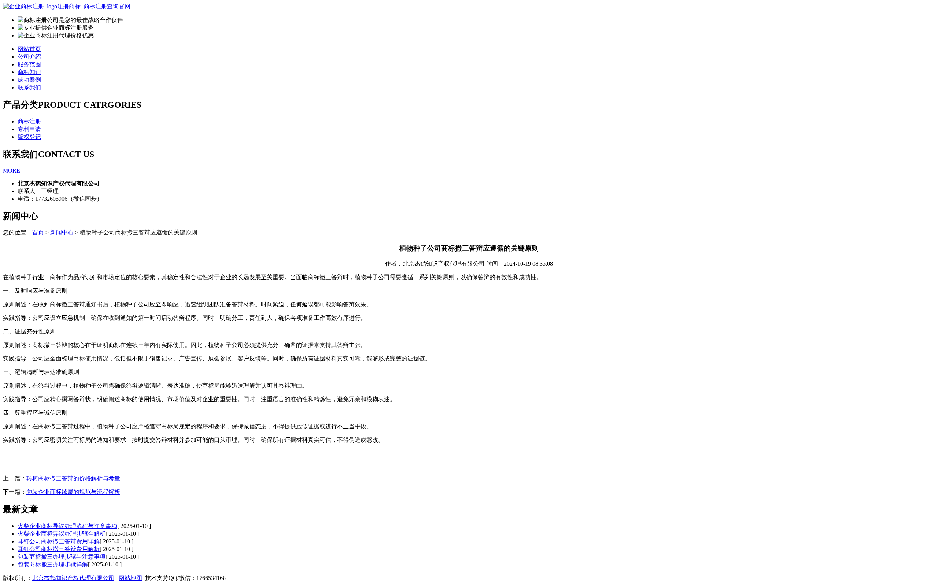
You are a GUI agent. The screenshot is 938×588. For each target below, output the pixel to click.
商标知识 (29, 72)
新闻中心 (62, 232)
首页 (38, 232)
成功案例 (29, 80)
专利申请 (29, 129)
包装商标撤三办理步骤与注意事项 (62, 557)
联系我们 (29, 87)
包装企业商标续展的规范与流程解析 (73, 492)
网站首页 (29, 49)
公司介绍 (29, 56)
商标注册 (29, 121)
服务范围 (29, 64)
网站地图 (130, 578)
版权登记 (29, 137)
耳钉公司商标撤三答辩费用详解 (59, 541)
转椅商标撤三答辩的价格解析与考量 (73, 478)
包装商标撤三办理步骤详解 (53, 564)
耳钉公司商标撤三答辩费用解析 (59, 549)
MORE (11, 170)
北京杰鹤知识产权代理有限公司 (73, 578)
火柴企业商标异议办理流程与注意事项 (67, 526)
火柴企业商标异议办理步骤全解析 (62, 533)
